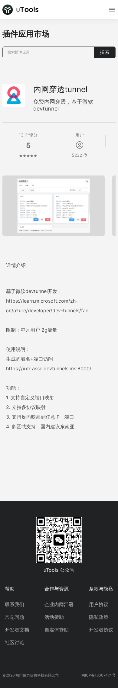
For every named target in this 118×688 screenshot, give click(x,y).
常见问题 (14, 617)
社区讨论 (14, 642)
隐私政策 (98, 617)
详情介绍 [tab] (16, 265)
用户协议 (98, 604)
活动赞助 (54, 617)
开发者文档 (17, 630)
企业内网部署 (59, 604)
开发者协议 (101, 630)
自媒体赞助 (56, 630)
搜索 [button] (105, 52)
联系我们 (14, 604)
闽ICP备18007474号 (98, 675)
